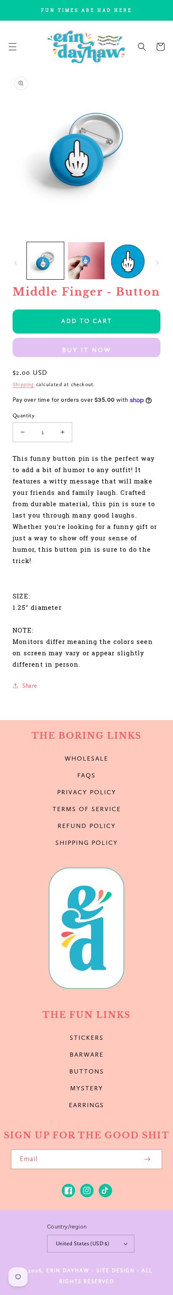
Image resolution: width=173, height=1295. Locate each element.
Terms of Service (86, 809)
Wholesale (86, 758)
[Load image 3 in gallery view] (127, 260)
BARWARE (87, 1054)
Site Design (116, 1270)
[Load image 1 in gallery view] (45, 260)
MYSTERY (86, 1088)
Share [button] (29, 685)
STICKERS (87, 1037)
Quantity (23, 415)
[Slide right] (157, 263)
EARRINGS (86, 1105)
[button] (12, 46)
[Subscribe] (147, 1159)
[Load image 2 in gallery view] (86, 260)
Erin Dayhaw (67, 1270)
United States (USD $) (82, 1243)
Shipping (23, 384)
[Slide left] (15, 263)
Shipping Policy (86, 842)
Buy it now (86, 350)
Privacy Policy (86, 792)
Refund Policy (87, 826)
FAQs (86, 775)
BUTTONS (86, 1071)
